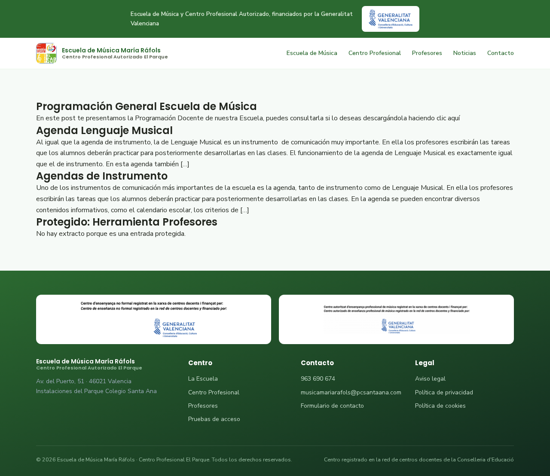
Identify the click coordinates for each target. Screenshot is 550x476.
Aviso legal (430, 379)
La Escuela (203, 379)
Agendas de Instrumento (102, 176)
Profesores (427, 53)
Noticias (464, 53)
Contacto (500, 53)
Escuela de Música (312, 53)
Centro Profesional (374, 53)
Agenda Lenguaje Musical (104, 130)
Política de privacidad (444, 392)
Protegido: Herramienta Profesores (126, 222)
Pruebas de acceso (214, 419)
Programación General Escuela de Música (146, 106)
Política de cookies (440, 406)
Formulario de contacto (332, 406)
